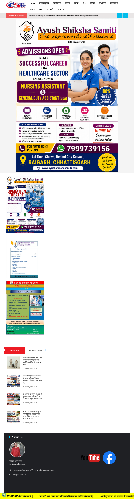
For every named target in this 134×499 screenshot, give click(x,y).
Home (32, 3)
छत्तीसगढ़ (57, 3)
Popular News (35, 350)
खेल (41, 9)
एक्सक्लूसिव (44, 3)
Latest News (14, 350)
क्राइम (67, 3)
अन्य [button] (32, 9)
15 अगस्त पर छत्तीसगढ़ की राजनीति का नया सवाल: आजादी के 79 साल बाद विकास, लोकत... (32, 415)
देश (84, 3)
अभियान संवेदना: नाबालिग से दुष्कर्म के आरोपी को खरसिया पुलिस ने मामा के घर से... (32, 361)
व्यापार (77, 3)
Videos (61, 9)
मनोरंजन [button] (114, 3)
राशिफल (102, 3)
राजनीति (50, 9)
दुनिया (92, 3)
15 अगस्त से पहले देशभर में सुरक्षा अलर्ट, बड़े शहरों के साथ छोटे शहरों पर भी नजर (32, 396)
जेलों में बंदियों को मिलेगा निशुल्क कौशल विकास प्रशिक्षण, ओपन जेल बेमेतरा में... (32, 379)
